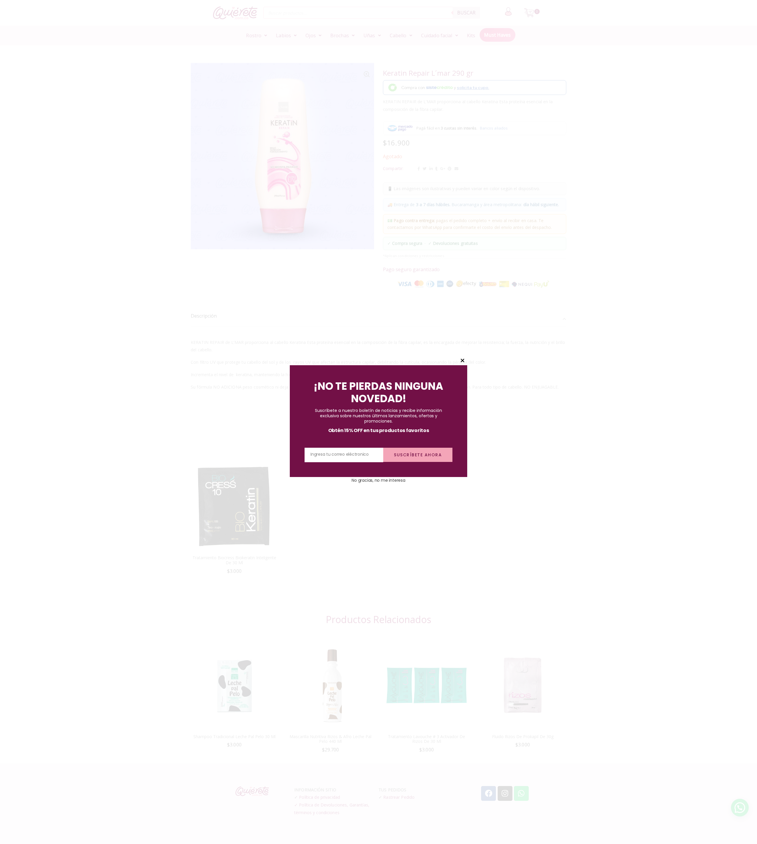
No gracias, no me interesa (378, 480)
